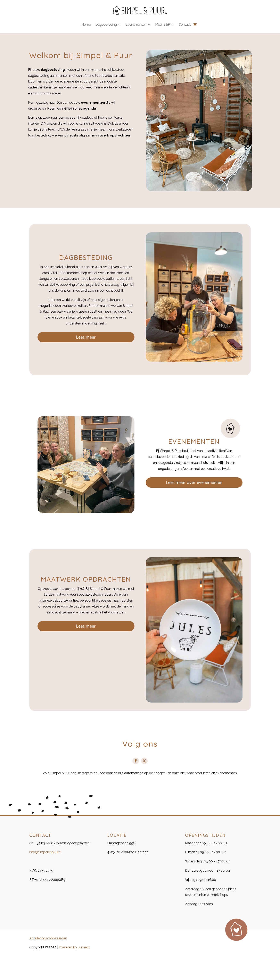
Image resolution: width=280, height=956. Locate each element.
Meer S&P (162, 24)
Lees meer (86, 337)
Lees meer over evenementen (194, 482)
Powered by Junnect (74, 947)
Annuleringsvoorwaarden (48, 938)
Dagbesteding (106, 24)
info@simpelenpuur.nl (45, 852)
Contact (185, 24)
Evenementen (136, 24)
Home (86, 24)
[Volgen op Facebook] (135, 761)
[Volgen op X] (144, 761)
